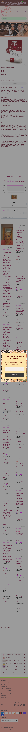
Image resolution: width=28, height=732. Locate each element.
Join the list (14, 374)
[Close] (25, 351)
